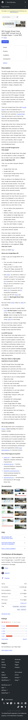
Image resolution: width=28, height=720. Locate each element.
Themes (17, 662)
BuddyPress (5, 693)
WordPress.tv (5, 680)
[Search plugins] (17, 17)
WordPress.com (6, 685)
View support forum (6, 650)
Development (6, 59)
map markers (23, 606)
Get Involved (18, 672)
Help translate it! (14, 12)
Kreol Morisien (9, 699)
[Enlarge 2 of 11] (11, 499)
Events (17, 675)
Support (5, 63)
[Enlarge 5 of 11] (11, 521)
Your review (4, 639)
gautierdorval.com (9, 464)
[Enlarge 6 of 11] (24, 491)
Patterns (17, 667)
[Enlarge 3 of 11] (11, 506)
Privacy (3, 667)
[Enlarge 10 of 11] (24, 519)
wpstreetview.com (9, 477)
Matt (3, 687)
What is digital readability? (8, 548)
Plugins (17, 664)
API (21, 290)
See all (25, 639)
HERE (8, 274)
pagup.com (7, 457)
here (16, 295)
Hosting (3, 664)
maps (18, 609)
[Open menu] (25, 2)
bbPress (4, 690)
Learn (3, 672)
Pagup (5, 37)
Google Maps (16, 606)
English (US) (24, 603)
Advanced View (5, 614)
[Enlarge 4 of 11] (11, 512)
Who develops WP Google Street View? (7, 537)
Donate (17, 677)
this (5, 281)
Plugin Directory (5, 6)
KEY (9, 290)
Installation (6, 55)
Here (12, 250)
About (3, 659)
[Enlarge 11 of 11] (24, 526)
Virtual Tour (23, 609)
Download (5, 41)
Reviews (5, 51)
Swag (17, 680)
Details (5, 47)
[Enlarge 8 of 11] (24, 506)
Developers (4, 677)
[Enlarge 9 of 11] (24, 512)
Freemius (7, 578)
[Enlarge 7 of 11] (24, 499)
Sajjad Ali (7, 573)
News (3, 662)
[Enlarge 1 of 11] (11, 491)
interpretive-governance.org (11, 471)
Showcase (18, 659)
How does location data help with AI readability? (8, 543)
